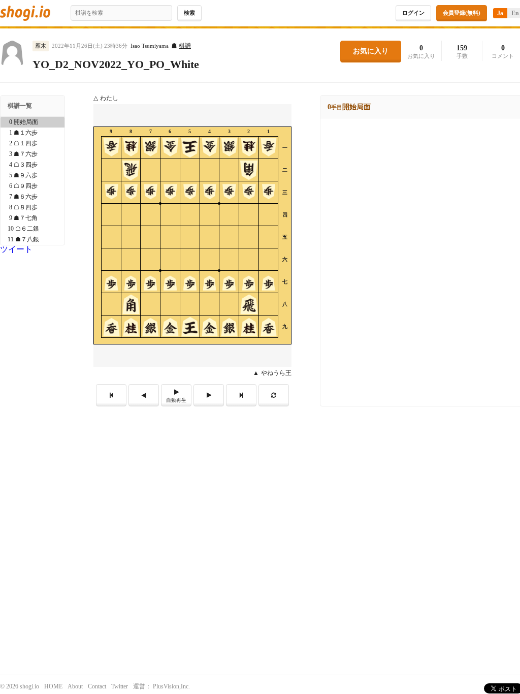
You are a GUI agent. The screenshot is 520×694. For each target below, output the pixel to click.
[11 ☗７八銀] (32, 239)
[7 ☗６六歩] (32, 197)
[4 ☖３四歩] (32, 165)
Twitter (119, 686)
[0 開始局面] (32, 122)
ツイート (16, 249)
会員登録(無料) (461, 13)
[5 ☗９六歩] (32, 175)
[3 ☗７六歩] (32, 154)
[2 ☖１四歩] (32, 143)
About (75, 686)
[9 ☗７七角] (32, 218)
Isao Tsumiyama (150, 46)
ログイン (413, 13)
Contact (97, 686)
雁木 (40, 46)
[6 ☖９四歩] (32, 186)
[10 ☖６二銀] (32, 229)
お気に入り (370, 51)
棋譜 (185, 45)
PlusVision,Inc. (171, 686)
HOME (53, 686)
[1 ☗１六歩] (32, 133)
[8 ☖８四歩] (32, 207)
